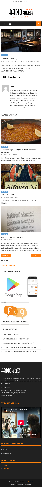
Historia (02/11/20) (7, 195)
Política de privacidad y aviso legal (21, 484)
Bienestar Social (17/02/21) (7, 255)
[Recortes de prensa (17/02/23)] (21, 219)
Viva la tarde (7, 453)
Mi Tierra (4, 55)
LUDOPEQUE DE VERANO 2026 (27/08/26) (16, 339)
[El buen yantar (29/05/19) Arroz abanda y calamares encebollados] (21, 131)
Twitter (5, 466)
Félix (17, 61)
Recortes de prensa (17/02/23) (12, 237)
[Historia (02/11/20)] (21, 176)
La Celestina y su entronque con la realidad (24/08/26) (19, 351)
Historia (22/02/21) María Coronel (37, 255)
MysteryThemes (28, 482)
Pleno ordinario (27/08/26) (11, 335)
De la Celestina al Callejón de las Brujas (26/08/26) (18, 343)
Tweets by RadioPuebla (8, 265)
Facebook (6, 468)
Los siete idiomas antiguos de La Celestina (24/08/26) (19, 347)
